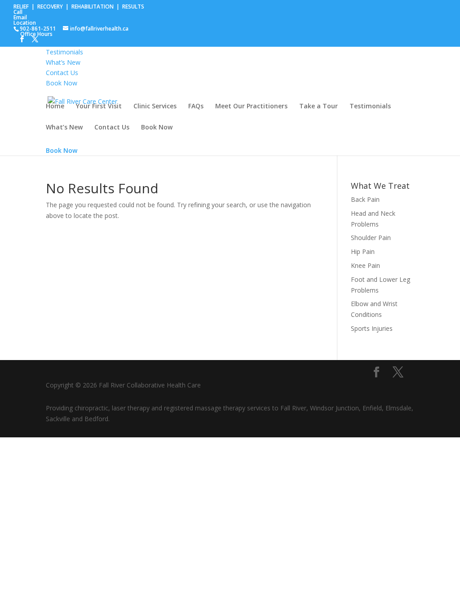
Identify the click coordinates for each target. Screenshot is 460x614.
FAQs (195, 106)
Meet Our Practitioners (251, 106)
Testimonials (370, 106)
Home (55, 106)
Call (17, 12)
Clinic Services (155, 106)
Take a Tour (318, 106)
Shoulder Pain (371, 237)
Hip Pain (363, 251)
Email (20, 17)
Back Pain (365, 199)
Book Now (156, 127)
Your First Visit (99, 106)
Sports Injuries (372, 328)
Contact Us (111, 127)
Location (24, 23)
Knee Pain (365, 265)
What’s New (64, 127)
